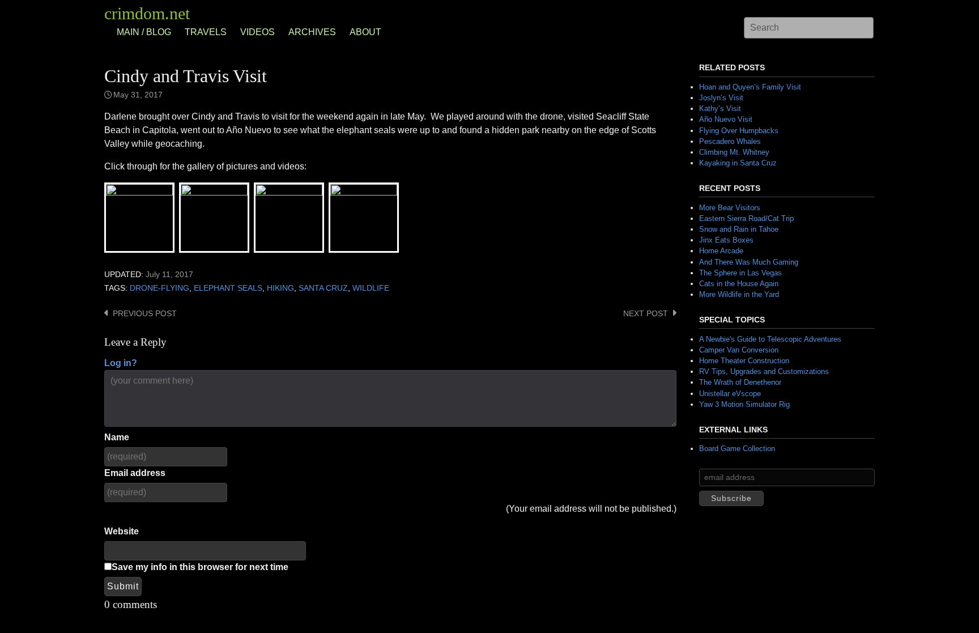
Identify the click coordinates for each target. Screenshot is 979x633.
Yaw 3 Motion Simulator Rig (744, 404)
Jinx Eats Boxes (726, 240)
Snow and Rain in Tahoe (738, 229)
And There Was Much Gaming (748, 262)
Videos (257, 32)
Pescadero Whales (730, 141)
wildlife (370, 288)
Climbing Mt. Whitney (734, 152)
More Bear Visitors (729, 207)
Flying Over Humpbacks (738, 130)
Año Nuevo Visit (725, 119)
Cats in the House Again (738, 283)
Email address (134, 473)
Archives (312, 32)
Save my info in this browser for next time (200, 567)
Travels (206, 32)
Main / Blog (144, 32)
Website (121, 531)
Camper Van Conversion (738, 350)
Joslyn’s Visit (721, 98)
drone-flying (159, 288)
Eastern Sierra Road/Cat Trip (746, 218)
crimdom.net (147, 13)
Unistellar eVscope (730, 393)
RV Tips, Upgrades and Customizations (764, 371)
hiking (280, 288)
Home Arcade (721, 251)
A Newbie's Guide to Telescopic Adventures (770, 339)
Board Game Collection (737, 448)
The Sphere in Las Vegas (740, 273)
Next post (645, 313)
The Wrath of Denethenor (740, 382)
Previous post (145, 313)
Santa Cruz (323, 288)
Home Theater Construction (744, 360)
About (365, 32)
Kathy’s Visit (720, 108)
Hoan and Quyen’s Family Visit (750, 87)
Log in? (120, 363)
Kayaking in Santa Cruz (738, 163)
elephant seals (228, 288)
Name (116, 437)
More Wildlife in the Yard (739, 294)
